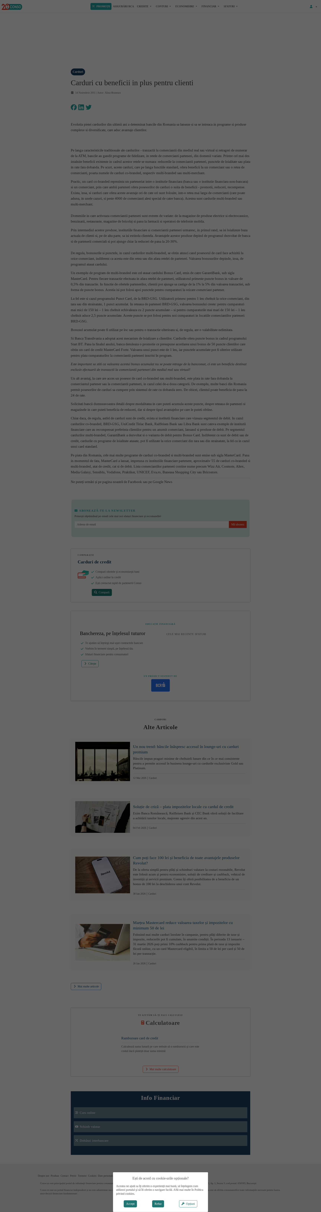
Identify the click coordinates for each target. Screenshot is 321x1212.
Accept (130, 1203)
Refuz (158, 1203)
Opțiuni (190, 1203)
